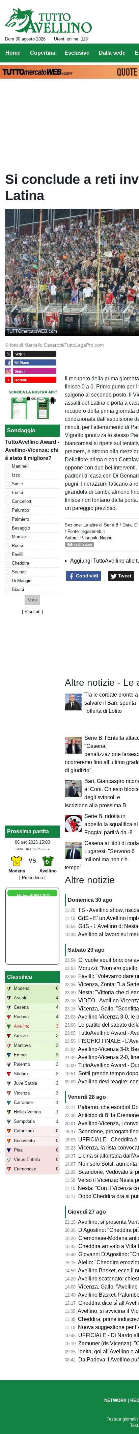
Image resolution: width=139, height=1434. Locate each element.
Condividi (86, 575)
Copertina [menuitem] (42, 53)
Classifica (19, 977)
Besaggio (21, 528)
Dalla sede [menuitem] (112, 53)
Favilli (17, 554)
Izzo (16, 475)
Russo (18, 545)
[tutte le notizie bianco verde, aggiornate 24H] (48, 20)
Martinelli (20, 466)
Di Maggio (21, 580)
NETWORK (115, 1400)
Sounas (19, 571)
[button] (32, 600)
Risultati (32, 611)
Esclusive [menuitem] (76, 53)
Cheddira (20, 563)
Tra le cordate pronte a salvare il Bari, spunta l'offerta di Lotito (111, 703)
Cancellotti (22, 501)
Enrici (17, 492)
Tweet (124, 575)
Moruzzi (19, 536)
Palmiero (20, 519)
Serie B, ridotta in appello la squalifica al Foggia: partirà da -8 (111, 824)
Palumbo (20, 510)
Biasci (18, 589)
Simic (17, 483)
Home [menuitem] (13, 53)
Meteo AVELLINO (33, 895)
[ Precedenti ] (32, 877)
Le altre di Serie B (100, 524)
